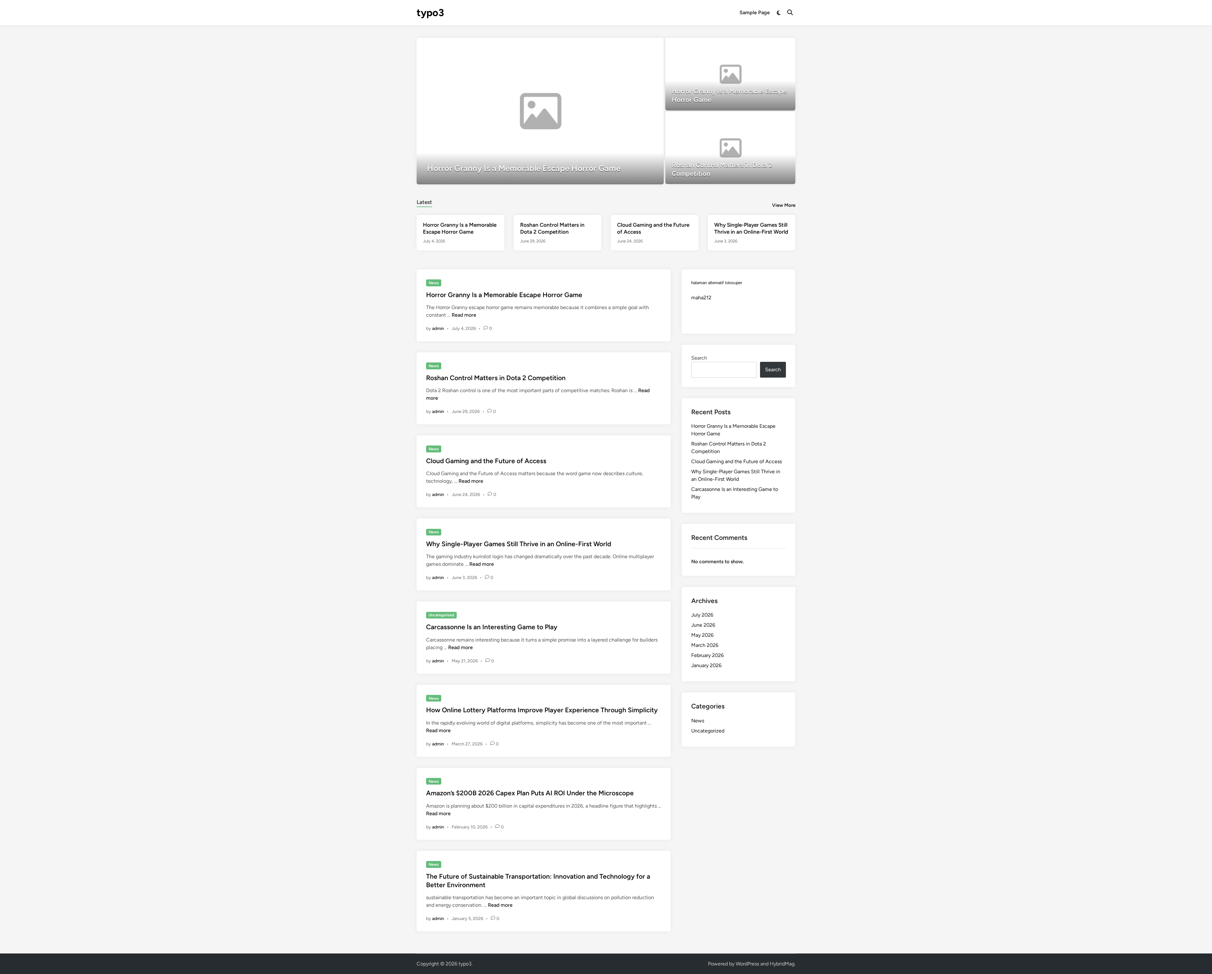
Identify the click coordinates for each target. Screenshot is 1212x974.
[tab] (424, 201)
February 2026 (707, 655)
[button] (634, 45)
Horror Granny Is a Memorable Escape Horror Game (504, 295)
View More (783, 205)
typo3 (430, 13)
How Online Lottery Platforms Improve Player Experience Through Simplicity (542, 710)
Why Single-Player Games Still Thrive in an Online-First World (518, 544)
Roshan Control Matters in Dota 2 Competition (496, 378)
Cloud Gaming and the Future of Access (486, 461)
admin (438, 328)
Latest (424, 202)
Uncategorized (441, 615)
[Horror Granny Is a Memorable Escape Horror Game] (540, 111)
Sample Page (755, 12)
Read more (464, 315)
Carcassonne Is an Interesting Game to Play (491, 627)
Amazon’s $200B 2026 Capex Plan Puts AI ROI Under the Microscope (530, 793)
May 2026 (702, 635)
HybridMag (782, 964)
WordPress (747, 964)
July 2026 (702, 615)
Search (699, 358)
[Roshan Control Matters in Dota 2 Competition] (730, 148)
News (434, 283)
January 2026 (706, 665)
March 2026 (704, 645)
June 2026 (703, 625)
